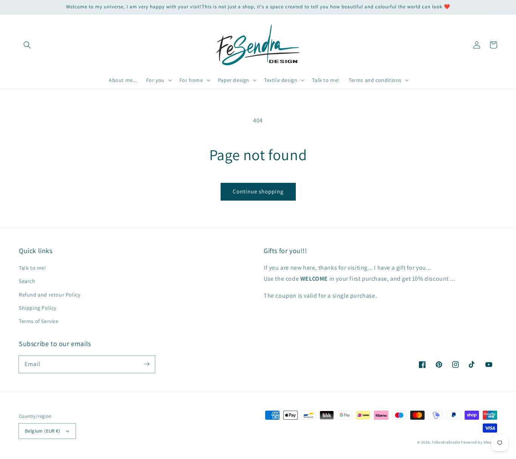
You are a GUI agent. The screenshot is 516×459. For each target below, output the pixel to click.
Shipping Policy (37, 307)
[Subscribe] (146, 364)
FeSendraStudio (446, 442)
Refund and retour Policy (49, 294)
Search (27, 281)
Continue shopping (258, 191)
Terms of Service (39, 321)
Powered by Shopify (479, 442)
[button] (27, 45)
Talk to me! (32, 267)
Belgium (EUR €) (42, 431)
